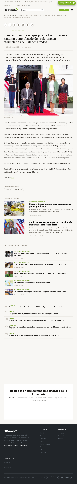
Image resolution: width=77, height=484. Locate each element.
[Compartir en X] (14, 25)
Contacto (7, 462)
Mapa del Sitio (8, 467)
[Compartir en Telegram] (18, 25)
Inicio (5, 15)
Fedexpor (8, 189)
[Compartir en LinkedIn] (23, 25)
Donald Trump (18, 189)
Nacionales (43, 447)
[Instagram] (52, 477)
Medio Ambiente (45, 444)
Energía (42, 433)
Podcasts (17, 5)
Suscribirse (64, 10)
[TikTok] (71, 477)
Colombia (43, 452)
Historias (24, 5)
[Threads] (57, 477)
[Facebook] (43, 477)
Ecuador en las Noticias (15, 15)
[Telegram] (67, 477)
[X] (47, 477)
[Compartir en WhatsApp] (5, 25)
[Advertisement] (38, 359)
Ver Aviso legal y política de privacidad (15, 445)
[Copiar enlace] (32, 25)
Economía (43, 438)
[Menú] (71, 10)
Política (42, 441)
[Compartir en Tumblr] (27, 25)
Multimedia (61, 436)
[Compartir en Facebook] (10, 25)
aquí (12, 177)
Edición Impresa (9, 465)
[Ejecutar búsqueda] (42, 10)
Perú (41, 449)
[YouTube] (62, 477)
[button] (29, 5)
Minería (42, 436)
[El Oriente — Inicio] (11, 10)
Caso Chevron (8, 5)
